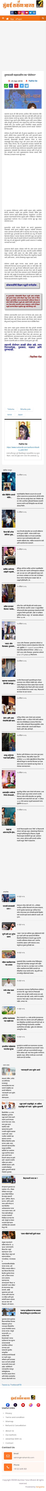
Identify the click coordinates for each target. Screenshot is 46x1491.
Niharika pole (25, 409)
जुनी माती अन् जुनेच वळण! (8, 935)
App (12, 19)
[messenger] (27, 13)
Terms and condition (15, 1417)
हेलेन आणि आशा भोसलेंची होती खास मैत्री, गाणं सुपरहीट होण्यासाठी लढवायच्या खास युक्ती (8, 719)
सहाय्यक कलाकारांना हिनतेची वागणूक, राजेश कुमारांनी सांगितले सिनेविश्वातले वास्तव (8, 682)
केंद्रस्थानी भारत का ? (30, 1178)
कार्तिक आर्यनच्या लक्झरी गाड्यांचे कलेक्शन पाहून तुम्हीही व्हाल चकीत (8, 570)
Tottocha (10, 409)
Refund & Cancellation (16, 1425)
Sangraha (40, 1487)
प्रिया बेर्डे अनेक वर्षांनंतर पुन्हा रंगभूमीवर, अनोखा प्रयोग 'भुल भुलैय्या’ (8, 533)
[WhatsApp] (6, 86)
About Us (10, 1431)
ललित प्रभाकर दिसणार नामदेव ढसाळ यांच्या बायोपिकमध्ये (8, 608)
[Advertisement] (23, 45)
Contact (9, 1443)
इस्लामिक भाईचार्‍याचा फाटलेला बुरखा (8, 1047)
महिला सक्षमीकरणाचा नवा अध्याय (8, 963)
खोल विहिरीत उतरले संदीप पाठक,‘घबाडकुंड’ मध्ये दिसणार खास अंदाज (8, 496)
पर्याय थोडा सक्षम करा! (8, 991)
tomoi (9, 414)
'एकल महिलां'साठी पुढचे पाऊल (30, 1233)
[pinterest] (19, 13)
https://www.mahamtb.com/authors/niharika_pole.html (23, 448)
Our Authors (11, 1435)
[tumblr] (30, 13)
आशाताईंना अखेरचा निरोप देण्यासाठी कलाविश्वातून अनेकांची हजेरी (8, 794)
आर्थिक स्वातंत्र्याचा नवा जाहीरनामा (9, 1019)
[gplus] (23, 13)
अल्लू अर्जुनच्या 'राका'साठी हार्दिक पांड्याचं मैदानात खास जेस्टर (8, 756)
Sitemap (9, 1421)
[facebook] (12, 13)
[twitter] (16, 13)
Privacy (9, 1413)
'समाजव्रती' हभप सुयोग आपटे (30, 1070)
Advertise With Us (14, 1439)
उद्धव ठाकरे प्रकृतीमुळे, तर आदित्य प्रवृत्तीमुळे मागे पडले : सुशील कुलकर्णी (30, 1105)
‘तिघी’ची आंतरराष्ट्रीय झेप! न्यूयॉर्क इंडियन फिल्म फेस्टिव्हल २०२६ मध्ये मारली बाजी (8, 831)
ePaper (19, 19)
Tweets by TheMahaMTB (11, 1385)
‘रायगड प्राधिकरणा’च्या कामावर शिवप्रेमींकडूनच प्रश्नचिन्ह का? (30, 1311)
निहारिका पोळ (33, 81)
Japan (20, 414)
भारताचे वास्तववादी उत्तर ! (9, 907)
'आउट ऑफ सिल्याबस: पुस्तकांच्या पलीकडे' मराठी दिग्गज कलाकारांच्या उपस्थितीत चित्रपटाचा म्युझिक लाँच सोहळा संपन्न (8, 645)
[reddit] (34, 13)
